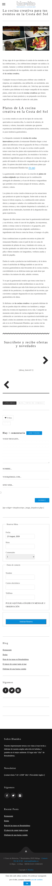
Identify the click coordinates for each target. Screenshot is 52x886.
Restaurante (7, 650)
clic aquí (32, 168)
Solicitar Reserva (26, 622)
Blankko (30, 870)
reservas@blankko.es (31, 861)
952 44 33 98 (18, 861)
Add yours (34, 433)
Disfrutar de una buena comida (14, 669)
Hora (8, 542)
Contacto (44, 858)
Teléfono (9, 593)
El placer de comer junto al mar (14, 664)
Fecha (8, 532)
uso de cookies (37, 880)
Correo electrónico (13, 583)
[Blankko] (26, 4)
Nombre (9, 573)
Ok (27, 883)
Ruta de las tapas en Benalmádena (16, 659)
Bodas (5, 655)
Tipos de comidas (35, 403)
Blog (21, 403)
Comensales (10, 552)
